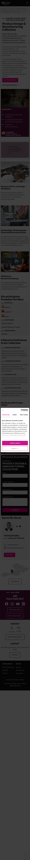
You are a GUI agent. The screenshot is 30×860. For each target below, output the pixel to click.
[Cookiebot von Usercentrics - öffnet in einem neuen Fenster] (21, 410)
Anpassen (14, 448)
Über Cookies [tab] (24, 414)
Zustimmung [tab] (5, 414)
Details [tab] (15, 414)
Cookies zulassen (15, 443)
